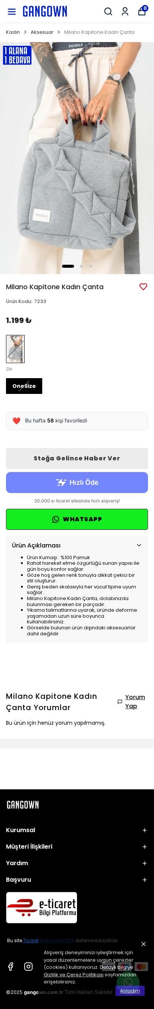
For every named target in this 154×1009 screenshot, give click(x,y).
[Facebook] (10, 966)
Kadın (13, 32)
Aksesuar (42, 32)
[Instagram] (28, 966)
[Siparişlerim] (125, 11)
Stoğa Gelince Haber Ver (77, 458)
